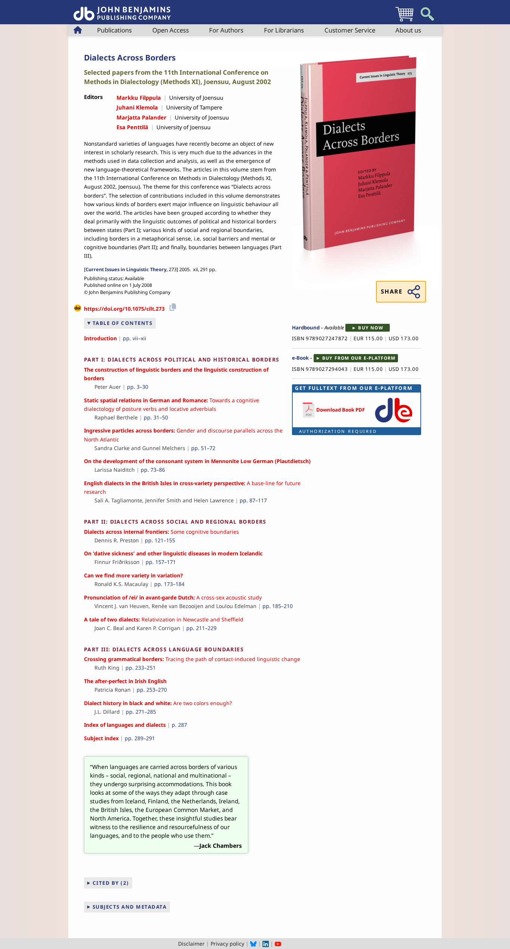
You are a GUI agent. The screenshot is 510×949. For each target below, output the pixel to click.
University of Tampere (194, 107)
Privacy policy (227, 943)
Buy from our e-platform (359, 358)
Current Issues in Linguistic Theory (126, 269)
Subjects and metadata (130, 906)
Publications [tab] (114, 30)
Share (391, 291)
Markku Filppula (138, 97)
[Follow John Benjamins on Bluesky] (253, 943)
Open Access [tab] (170, 30)
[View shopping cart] (404, 21)
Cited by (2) (111, 883)
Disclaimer (191, 943)
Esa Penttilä (132, 127)
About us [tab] (408, 30)
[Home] (122, 9)
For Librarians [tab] (284, 30)
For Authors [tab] (226, 30)
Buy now (370, 328)
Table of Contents (123, 323)
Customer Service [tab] (349, 30)
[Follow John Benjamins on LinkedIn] (265, 943)
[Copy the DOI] (171, 306)
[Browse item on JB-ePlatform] (393, 422)
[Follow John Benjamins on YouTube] (278, 943)
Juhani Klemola (137, 107)
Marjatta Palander (141, 117)
